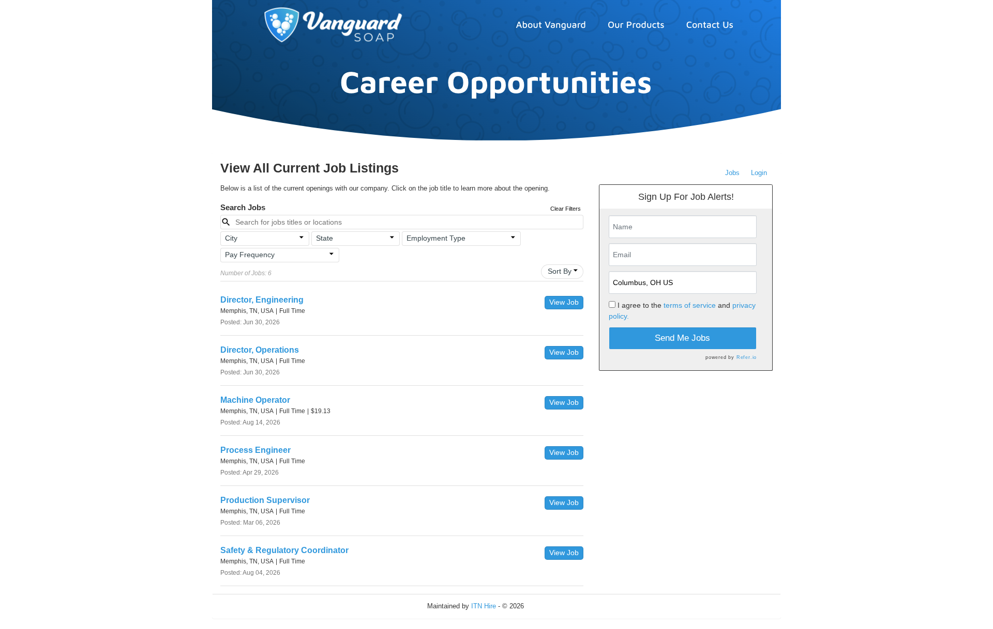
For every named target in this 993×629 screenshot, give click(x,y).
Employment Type (436, 238)
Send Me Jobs (682, 338)
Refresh (554, 606)
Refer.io (746, 357)
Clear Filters (565, 209)
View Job (564, 302)
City (231, 238)
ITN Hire (483, 606)
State (324, 238)
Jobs (732, 173)
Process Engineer (255, 450)
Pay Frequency (250, 254)
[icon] (301, 237)
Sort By (559, 271)
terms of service (690, 305)
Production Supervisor (265, 500)
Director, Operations (259, 349)
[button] (264, 238)
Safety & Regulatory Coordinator (284, 550)
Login (759, 173)
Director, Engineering (262, 299)
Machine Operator (255, 400)
